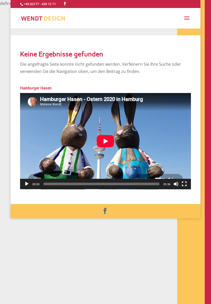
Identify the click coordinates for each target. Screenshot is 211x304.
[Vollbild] (184, 184)
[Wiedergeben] (26, 184)
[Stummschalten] (176, 184)
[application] (105, 141)
